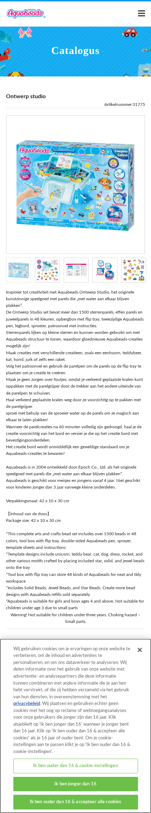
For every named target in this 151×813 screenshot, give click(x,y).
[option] (75, 184)
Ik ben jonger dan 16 (75, 784)
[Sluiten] (139, 650)
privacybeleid (26, 703)
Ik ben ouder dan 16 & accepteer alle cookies (76, 802)
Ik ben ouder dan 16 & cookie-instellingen (75, 766)
